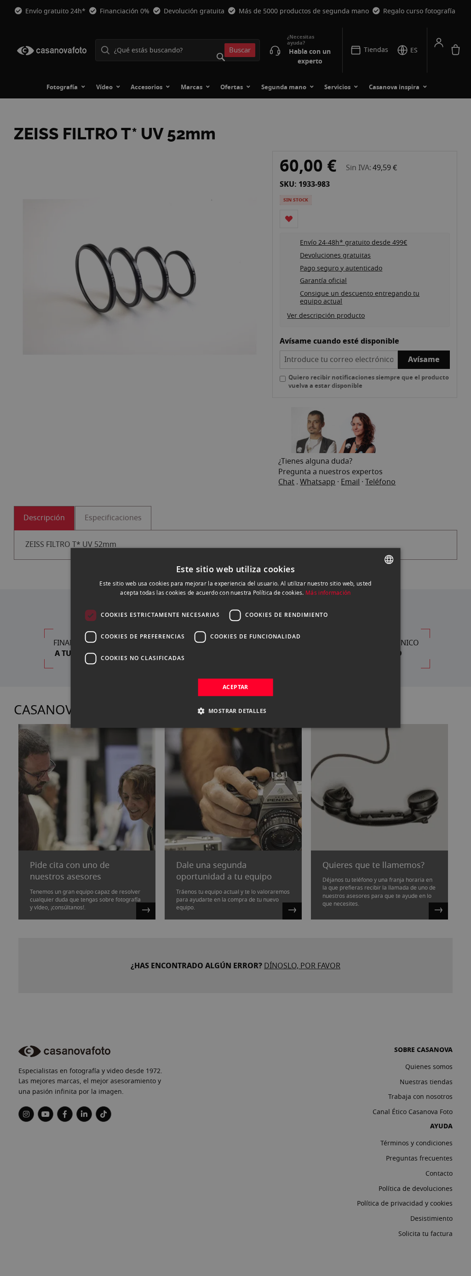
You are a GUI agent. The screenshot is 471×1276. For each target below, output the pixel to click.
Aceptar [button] (235, 687)
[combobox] (388, 559)
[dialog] (236, 638)
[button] (236, 711)
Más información (328, 593)
